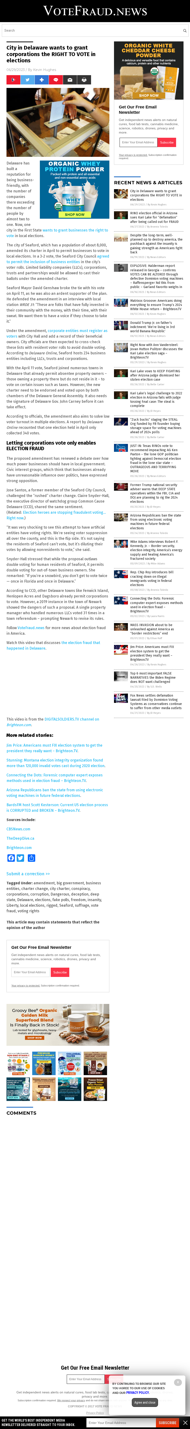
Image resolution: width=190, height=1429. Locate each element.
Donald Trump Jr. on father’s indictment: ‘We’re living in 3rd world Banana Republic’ (152, 327)
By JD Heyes (154, 411)
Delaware (25, 900)
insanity (94, 900)
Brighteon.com (19, 847)
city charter (60, 888)
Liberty (12, 905)
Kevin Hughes (44, 70)
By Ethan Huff (154, 638)
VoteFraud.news (31, 628)
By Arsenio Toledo (157, 226)
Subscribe (167, 1423)
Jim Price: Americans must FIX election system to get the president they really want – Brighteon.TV (152, 653)
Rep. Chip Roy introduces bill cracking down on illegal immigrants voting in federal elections (152, 578)
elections (43, 900)
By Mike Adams (156, 563)
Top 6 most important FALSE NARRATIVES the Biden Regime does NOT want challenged (153, 677)
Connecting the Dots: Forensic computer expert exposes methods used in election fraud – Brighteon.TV (156, 605)
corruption (39, 894)
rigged (51, 905)
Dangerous (60, 894)
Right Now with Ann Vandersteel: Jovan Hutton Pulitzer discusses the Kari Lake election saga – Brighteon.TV (156, 351)
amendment (44, 883)
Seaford (66, 905)
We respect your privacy (71, 1400)
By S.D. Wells (154, 686)
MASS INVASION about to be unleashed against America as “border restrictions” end (152, 629)
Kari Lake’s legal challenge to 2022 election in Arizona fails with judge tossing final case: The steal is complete (156, 399)
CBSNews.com (18, 829)
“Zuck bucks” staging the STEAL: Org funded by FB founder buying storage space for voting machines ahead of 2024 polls (155, 426)
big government (70, 883)
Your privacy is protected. (25, 985)
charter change (34, 888)
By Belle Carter (155, 384)
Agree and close (144, 1402)
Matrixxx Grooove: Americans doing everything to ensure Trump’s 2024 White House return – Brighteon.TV (156, 305)
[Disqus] (57, 1178)
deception (80, 894)
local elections (32, 905)
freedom (78, 900)
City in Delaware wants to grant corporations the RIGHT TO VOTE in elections (156, 195)
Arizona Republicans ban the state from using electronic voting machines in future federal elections (155, 521)
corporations (17, 894)
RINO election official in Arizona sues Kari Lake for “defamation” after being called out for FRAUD (154, 217)
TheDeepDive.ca (20, 838)
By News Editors (156, 257)
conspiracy (80, 888)
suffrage (82, 905)
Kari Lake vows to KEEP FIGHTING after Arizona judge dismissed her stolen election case (155, 375)
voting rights (28, 911)
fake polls (60, 900)
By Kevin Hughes (157, 204)
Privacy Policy (95, 1413)
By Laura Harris (155, 616)
